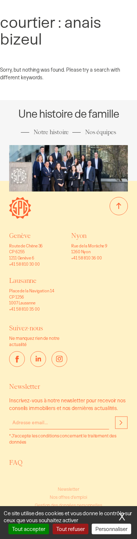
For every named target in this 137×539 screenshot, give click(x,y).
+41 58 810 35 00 (24, 309)
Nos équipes (100, 132)
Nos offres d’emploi (68, 497)
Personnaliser (111, 528)
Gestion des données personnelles (68, 505)
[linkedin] (38, 359)
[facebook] (17, 359)
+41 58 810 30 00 (24, 264)
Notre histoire (51, 132)
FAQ (16, 462)
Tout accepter (28, 528)
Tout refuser (70, 528)
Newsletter (68, 489)
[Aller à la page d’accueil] (20, 216)
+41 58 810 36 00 (86, 258)
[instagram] (59, 359)
